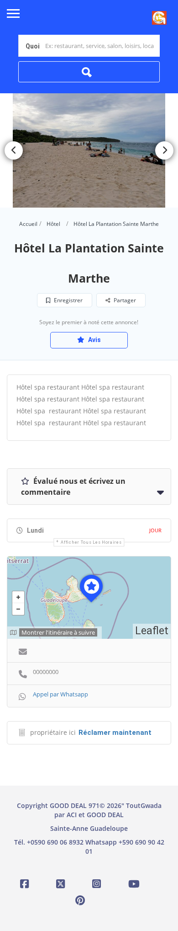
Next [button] (164, 150)
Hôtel (53, 224)
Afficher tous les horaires (91, 542)
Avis (94, 339)
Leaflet (151, 631)
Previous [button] (13, 150)
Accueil (28, 224)
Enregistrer (67, 300)
